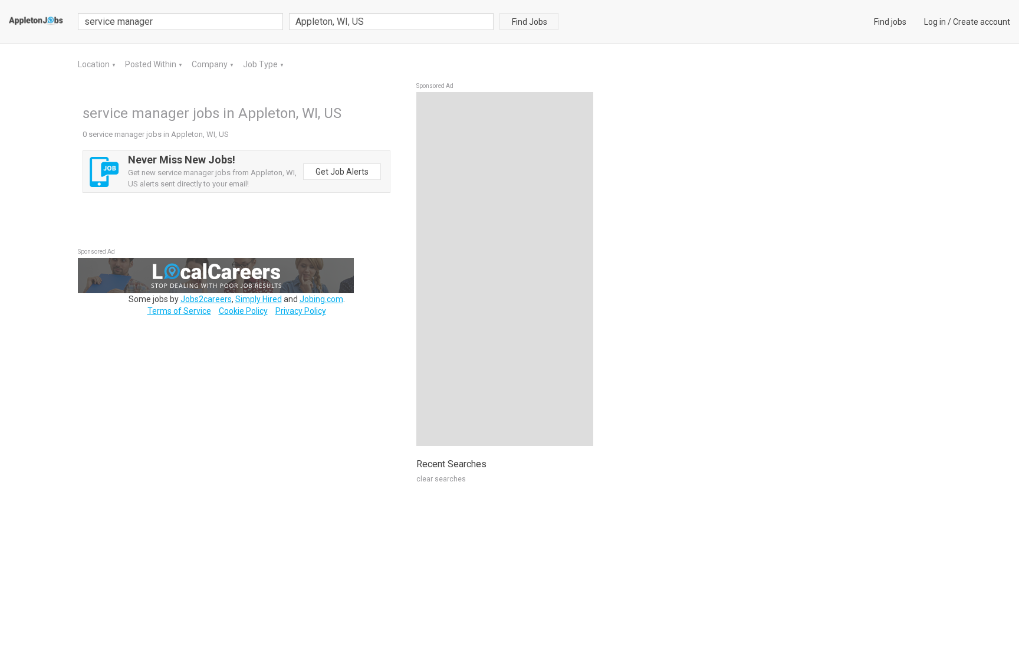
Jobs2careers (206, 299)
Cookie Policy (243, 311)
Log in (935, 22)
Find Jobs (529, 22)
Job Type (261, 64)
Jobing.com (321, 299)
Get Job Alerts (342, 171)
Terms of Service (179, 311)
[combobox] (391, 21)
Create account (981, 22)
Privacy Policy (300, 311)
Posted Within (151, 64)
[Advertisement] (504, 269)
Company (210, 64)
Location (94, 64)
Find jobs (890, 22)
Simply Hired (258, 299)
